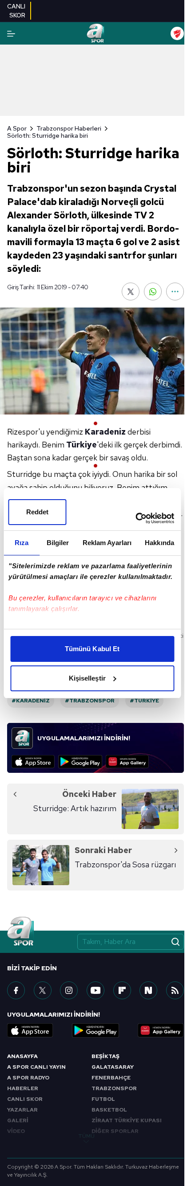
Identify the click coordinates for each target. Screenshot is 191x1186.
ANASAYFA (22, 1056)
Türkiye (81, 444)
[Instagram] (69, 990)
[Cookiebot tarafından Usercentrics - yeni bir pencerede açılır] (135, 518)
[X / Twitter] (43, 990)
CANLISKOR (16, 10)
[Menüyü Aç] (11, 34)
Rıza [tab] (21, 542)
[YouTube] (95, 990)
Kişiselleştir (87, 678)
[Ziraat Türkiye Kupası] (177, 33)
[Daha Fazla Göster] (175, 291)
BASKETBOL (109, 1109)
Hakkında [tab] (159, 542)
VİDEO (16, 1131)
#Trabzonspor (90, 700)
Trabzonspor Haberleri (68, 128)
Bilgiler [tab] (58, 542)
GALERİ (17, 1120)
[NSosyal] (148, 990)
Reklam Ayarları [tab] (107, 542)
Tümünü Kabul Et (92, 649)
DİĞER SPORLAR (115, 1131)
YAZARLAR (22, 1109)
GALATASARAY (113, 1067)
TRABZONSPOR (114, 1088)
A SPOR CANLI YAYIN (36, 1067)
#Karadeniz (31, 700)
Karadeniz (105, 432)
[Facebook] (16, 990)
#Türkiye (144, 700)
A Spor (17, 128)
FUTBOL (103, 1099)
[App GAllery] (127, 761)
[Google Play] (80, 761)
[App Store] (33, 761)
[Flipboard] (122, 990)
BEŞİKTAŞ (105, 1056)
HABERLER (22, 1088)
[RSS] (175, 990)
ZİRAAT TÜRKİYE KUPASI (127, 1120)
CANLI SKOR (25, 1099)
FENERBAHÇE (111, 1077)
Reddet (37, 512)
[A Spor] (95, 33)
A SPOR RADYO (28, 1077)
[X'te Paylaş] (130, 291)
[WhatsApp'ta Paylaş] (153, 291)
